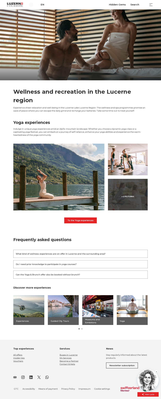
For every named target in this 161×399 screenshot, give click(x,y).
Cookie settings (102, 389)
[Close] (91, 372)
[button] (79, 328)
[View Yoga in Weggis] (58, 177)
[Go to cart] (145, 4)
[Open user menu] (32, 4)
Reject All (78, 383)
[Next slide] (95, 328)
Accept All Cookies (78, 377)
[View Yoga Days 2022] (128, 159)
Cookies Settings (78, 389)
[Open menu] (151, 4)
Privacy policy (30, 381)
